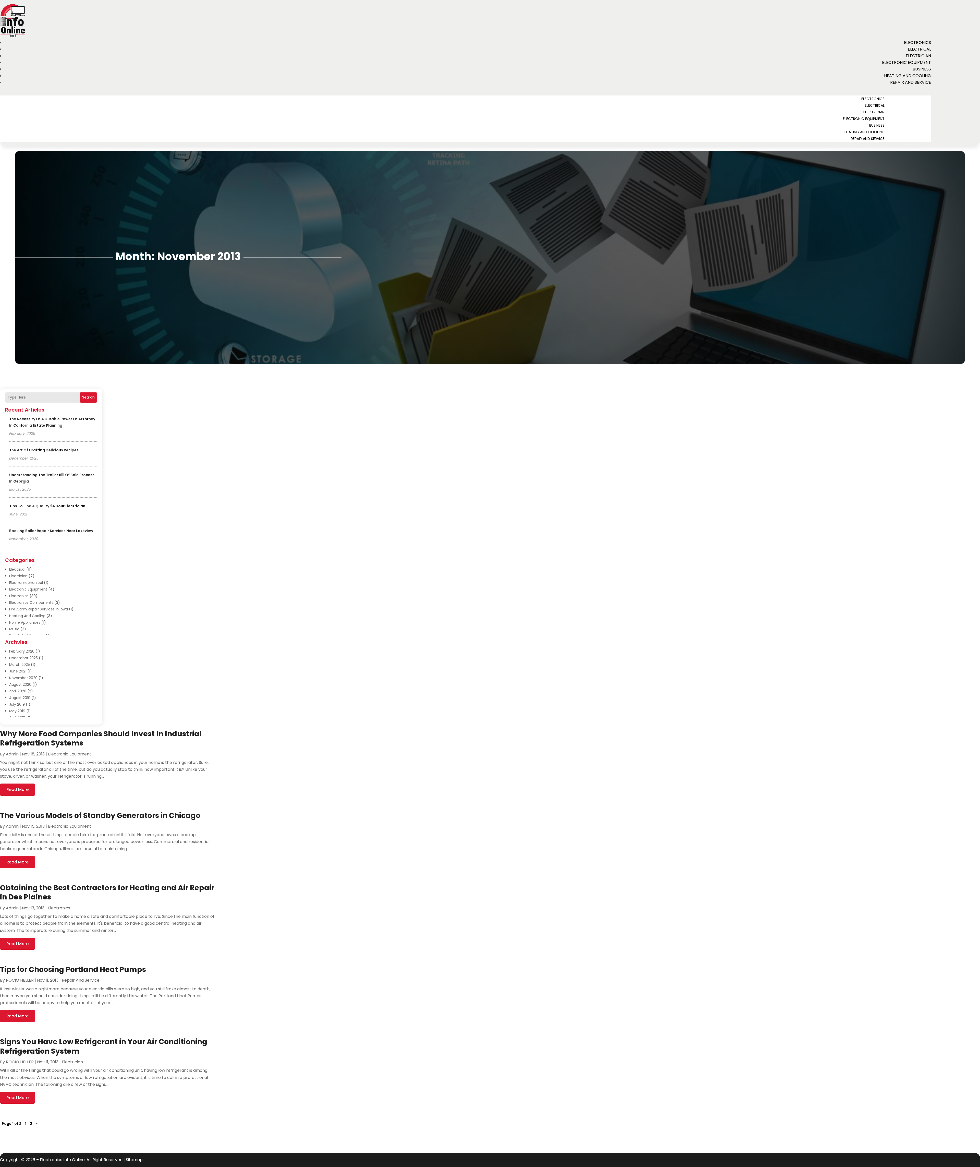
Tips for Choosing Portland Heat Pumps (73, 969)
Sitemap (134, 1160)
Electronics (917, 42)
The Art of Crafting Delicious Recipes (44, 450)
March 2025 (19, 664)
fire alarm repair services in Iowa (38, 609)
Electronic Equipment (906, 62)
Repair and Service (910, 82)
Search (88, 397)
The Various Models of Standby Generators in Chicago (100, 816)
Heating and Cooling (907, 76)
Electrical (919, 49)
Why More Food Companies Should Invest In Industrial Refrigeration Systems (101, 738)
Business (922, 69)
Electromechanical (26, 582)
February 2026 (21, 651)
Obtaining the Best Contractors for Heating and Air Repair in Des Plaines (107, 892)
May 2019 (17, 711)
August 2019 (19, 697)
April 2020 (17, 691)
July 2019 (17, 704)
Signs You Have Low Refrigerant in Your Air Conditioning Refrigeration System (103, 1046)
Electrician (918, 56)
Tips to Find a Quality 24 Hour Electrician (47, 506)
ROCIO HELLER (20, 980)
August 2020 (20, 684)
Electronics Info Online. (62, 1160)
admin (12, 754)
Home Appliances (24, 622)
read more (17, 789)
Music (14, 629)
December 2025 (23, 657)
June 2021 (17, 671)
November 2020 (23, 677)
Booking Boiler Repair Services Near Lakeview (51, 530)
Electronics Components (31, 602)
